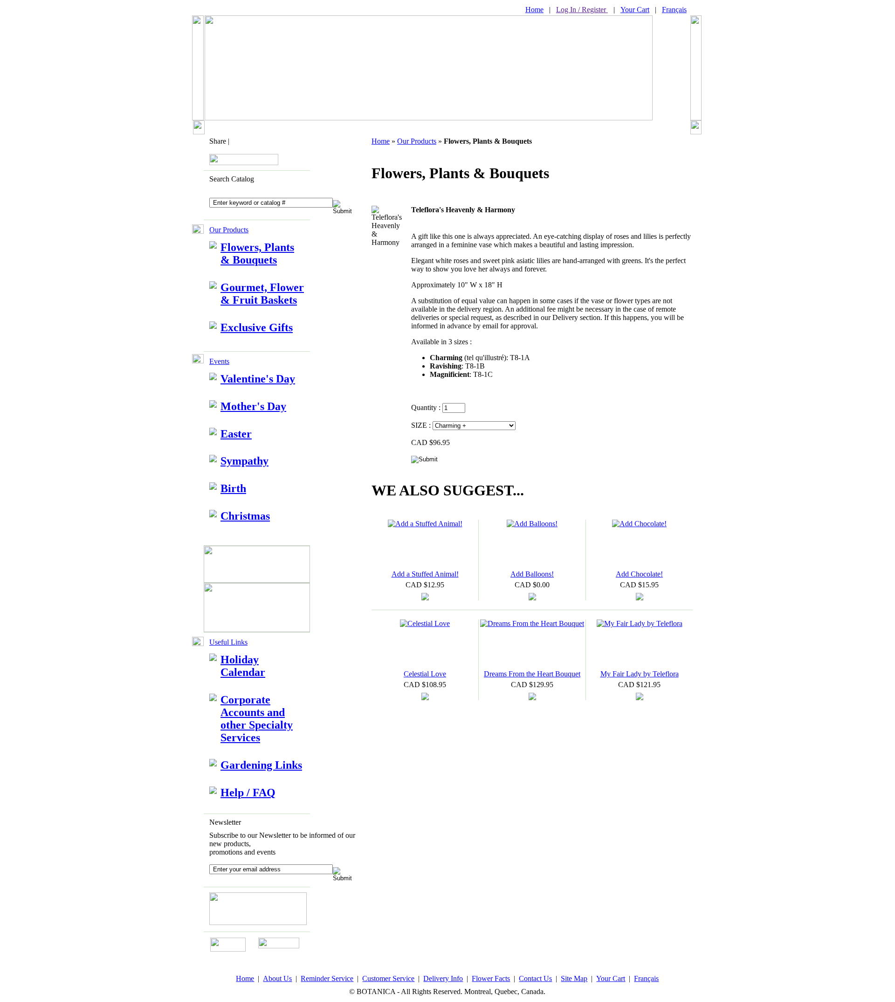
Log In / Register (582, 10)
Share (217, 141)
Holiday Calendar (242, 666)
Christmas (245, 516)
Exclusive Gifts (256, 327)
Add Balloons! (532, 574)
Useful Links (228, 642)
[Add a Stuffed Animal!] (425, 524)
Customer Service (388, 978)
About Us (277, 978)
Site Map (574, 978)
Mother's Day (253, 406)
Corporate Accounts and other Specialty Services (256, 719)
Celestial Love (425, 674)
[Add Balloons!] (532, 524)
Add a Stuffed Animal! (425, 574)
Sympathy (244, 461)
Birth (233, 488)
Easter (236, 434)
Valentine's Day (257, 379)
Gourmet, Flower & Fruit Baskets (262, 293)
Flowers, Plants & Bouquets (257, 253)
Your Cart (634, 10)
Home (534, 10)
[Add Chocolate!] (639, 524)
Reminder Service (327, 978)
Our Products (228, 230)
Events (219, 361)
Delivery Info (443, 978)
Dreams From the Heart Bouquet (532, 674)
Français (674, 10)
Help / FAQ (247, 792)
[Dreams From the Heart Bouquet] (532, 623)
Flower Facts (491, 978)
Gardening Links (261, 765)
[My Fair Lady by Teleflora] (639, 623)
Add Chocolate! (639, 574)
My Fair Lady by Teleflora (639, 674)
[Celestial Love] (425, 623)
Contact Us (535, 978)
